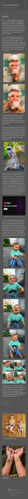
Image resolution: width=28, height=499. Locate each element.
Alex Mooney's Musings (10, 5)
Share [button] (3, 401)
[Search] (25, 2)
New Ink (5, 478)
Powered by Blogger (15, 489)
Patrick (10, 403)
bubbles (7, 403)
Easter (5, 20)
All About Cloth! (9, 438)
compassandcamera (18, 492)
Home (4, 7)
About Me (9, 7)
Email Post (8, 401)
